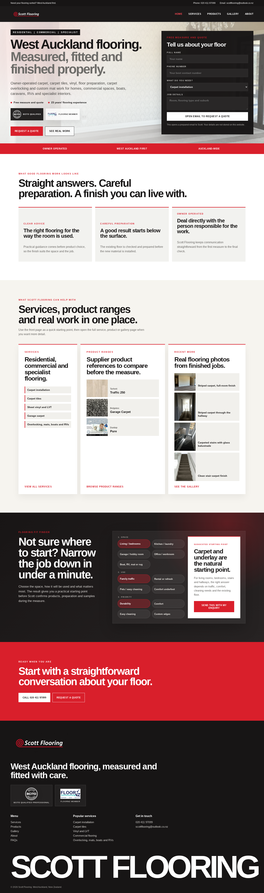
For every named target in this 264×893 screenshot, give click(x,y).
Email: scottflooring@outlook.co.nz (236, 3)
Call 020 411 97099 (34, 697)
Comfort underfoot (164, 589)
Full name (174, 52)
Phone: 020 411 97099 (204, 3)
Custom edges (162, 614)
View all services (38, 486)
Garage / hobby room (132, 554)
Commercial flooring (85, 835)
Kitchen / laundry (163, 544)
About (249, 14)
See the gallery (186, 486)
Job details (175, 94)
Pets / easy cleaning (131, 589)
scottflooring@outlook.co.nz (152, 826)
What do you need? (180, 80)
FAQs (14, 840)
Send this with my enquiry (214, 606)
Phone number (176, 66)
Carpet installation (83, 822)
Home (178, 14)
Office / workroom (164, 554)
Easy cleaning (128, 614)
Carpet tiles (79, 826)
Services (194, 14)
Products (214, 14)
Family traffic (127, 578)
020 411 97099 (144, 822)
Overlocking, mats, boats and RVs (93, 840)
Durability (125, 603)
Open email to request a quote (207, 116)
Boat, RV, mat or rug (131, 564)
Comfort (158, 603)
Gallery (233, 14)
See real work (59, 131)
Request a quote (27, 131)
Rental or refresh (163, 579)
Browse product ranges (105, 486)
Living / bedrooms (130, 543)
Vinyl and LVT (81, 831)
